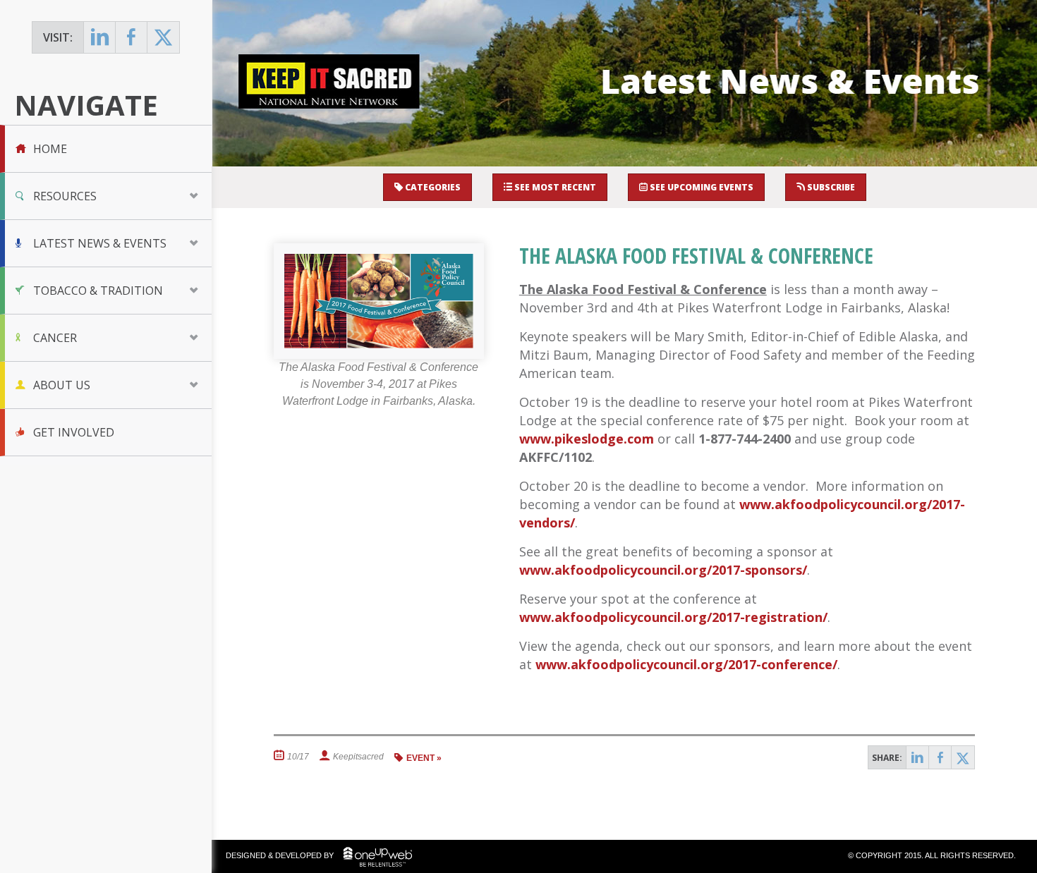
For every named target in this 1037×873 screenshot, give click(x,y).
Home (50, 149)
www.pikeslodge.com (586, 438)
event (420, 758)
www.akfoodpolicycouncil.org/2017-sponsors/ (663, 569)
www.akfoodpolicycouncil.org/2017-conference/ (686, 664)
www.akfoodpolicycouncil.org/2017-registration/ (673, 617)
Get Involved (73, 432)
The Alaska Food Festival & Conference (696, 255)
